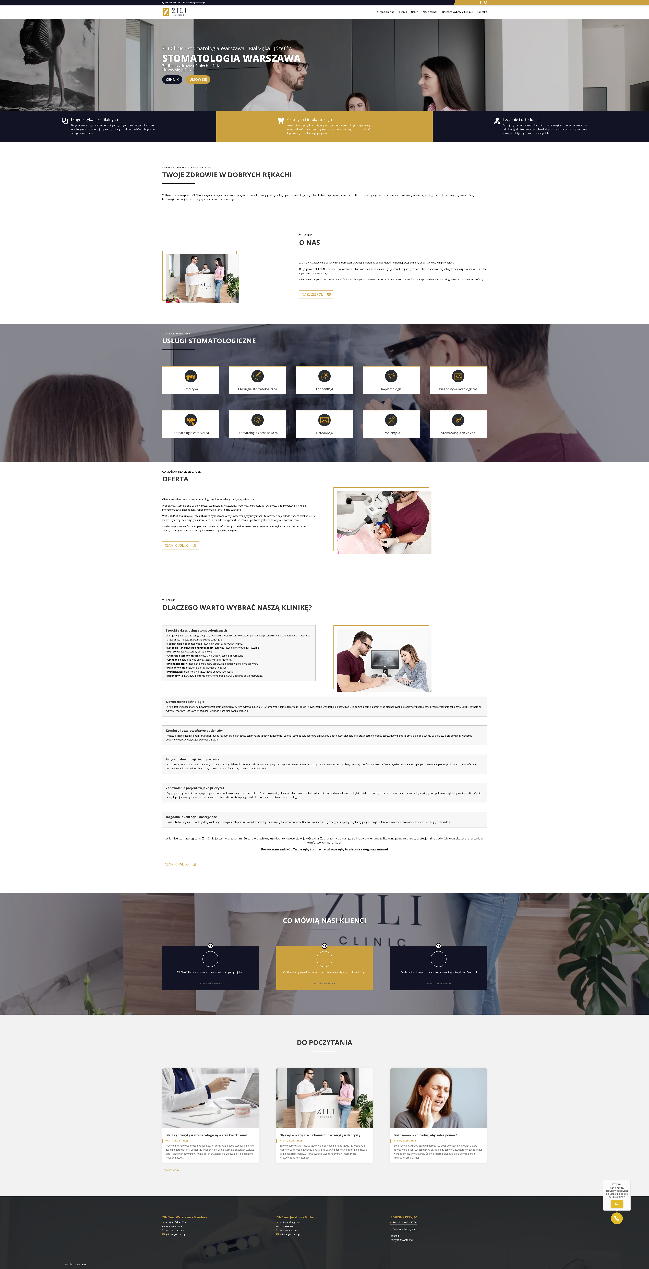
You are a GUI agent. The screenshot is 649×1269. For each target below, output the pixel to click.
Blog (185, 1140)
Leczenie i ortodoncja (522, 119)
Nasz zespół (430, 12)
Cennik (403, 12)
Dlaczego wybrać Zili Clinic (457, 12)
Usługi (414, 12)
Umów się (198, 79)
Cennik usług (177, 545)
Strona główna (385, 12)
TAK (617, 1204)
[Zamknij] (630, 1180)
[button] (617, 1218)
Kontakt (482, 12)
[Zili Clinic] (175, 11)
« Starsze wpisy (170, 1170)
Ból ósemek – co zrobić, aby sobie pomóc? (425, 1135)
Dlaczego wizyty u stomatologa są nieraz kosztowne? (206, 1135)
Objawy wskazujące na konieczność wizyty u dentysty (320, 1135)
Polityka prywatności (401, 1239)
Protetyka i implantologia (309, 119)
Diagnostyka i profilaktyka (94, 119)
